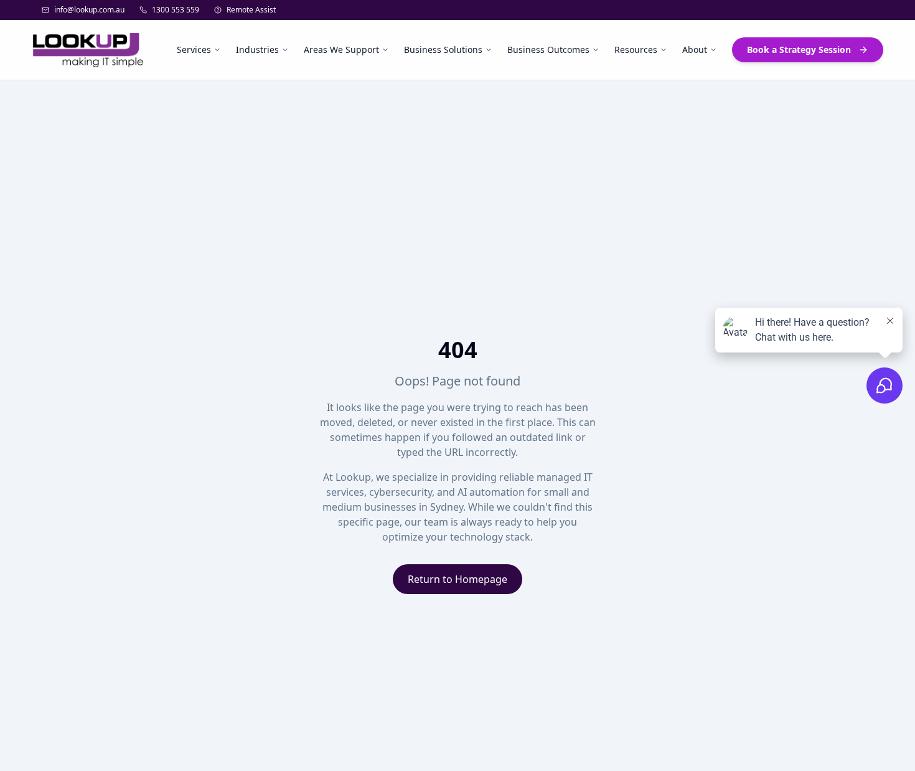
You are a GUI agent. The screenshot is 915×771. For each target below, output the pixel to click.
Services (194, 49)
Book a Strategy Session (799, 49)
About (694, 49)
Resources (635, 49)
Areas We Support (341, 49)
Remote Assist (251, 10)
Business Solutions (443, 49)
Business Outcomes (548, 49)
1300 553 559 (175, 10)
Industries (257, 49)
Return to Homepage (457, 579)
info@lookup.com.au (89, 10)
